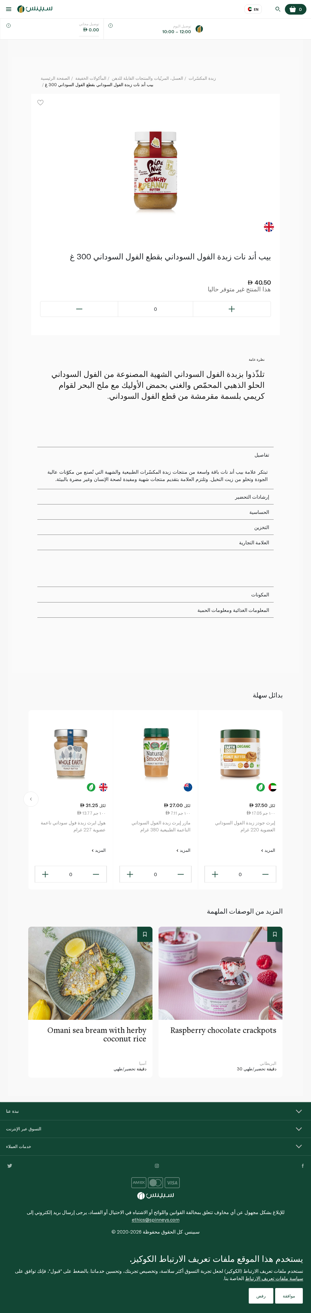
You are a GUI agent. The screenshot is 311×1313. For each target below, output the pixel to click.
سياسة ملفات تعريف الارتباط (274, 1278)
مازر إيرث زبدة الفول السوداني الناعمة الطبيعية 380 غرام (161, 826)
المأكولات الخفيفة (90, 78)
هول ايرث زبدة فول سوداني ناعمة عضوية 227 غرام (73, 826)
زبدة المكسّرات (202, 78)
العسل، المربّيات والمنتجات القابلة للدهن (147, 78)
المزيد (269, 850)
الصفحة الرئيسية (55, 78)
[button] (31, 800)
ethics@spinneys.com (155, 1219)
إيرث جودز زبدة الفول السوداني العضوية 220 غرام (245, 826)
